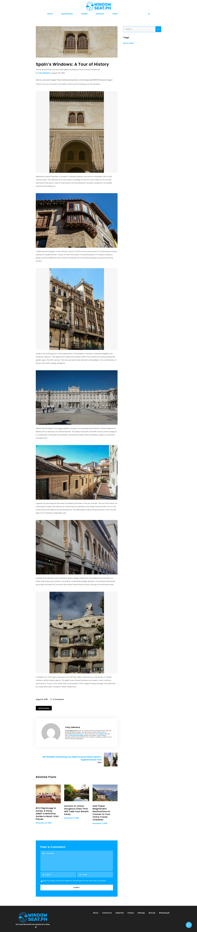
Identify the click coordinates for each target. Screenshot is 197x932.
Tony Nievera (44, 73)
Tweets (101, 734)
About (95, 913)
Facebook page (76, 735)
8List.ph (152, 913)
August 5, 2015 (42, 699)
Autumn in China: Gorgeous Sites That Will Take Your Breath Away (76, 810)
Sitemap (141, 913)
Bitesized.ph (164, 913)
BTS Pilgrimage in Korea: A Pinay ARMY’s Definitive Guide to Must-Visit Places (47, 813)
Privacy (131, 913)
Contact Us (107, 913)
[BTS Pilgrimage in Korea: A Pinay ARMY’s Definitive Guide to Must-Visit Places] (48, 794)
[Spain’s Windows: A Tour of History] (50, 732)
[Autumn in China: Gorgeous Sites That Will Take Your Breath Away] (76, 793)
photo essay (44, 708)
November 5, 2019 (71, 818)
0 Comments (58, 699)
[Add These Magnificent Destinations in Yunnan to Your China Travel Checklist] (105, 793)
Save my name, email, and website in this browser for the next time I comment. (74, 880)
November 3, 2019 (100, 823)
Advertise (120, 913)
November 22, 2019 (43, 823)
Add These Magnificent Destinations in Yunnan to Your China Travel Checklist (101, 813)
